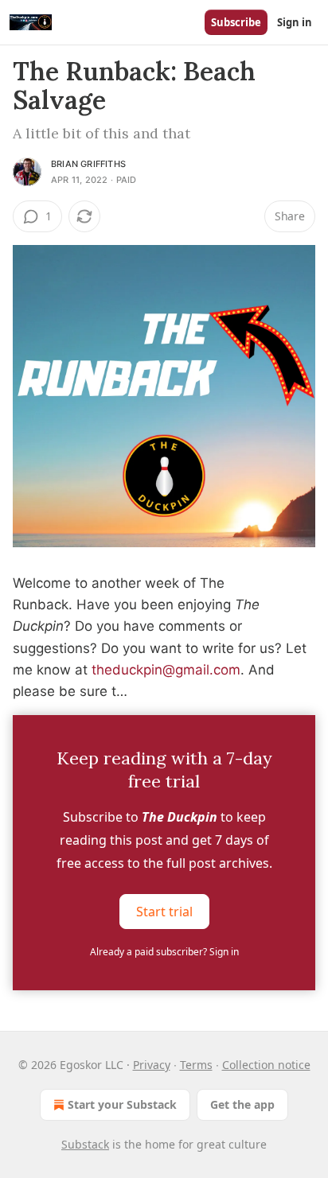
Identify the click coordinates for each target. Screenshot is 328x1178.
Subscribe (236, 22)
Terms (196, 1064)
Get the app (242, 1104)
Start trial (164, 911)
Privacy (151, 1064)
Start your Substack (122, 1104)
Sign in (294, 22)
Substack (85, 1144)
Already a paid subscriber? (164, 951)
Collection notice (266, 1064)
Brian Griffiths (88, 163)
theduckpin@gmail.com (166, 670)
